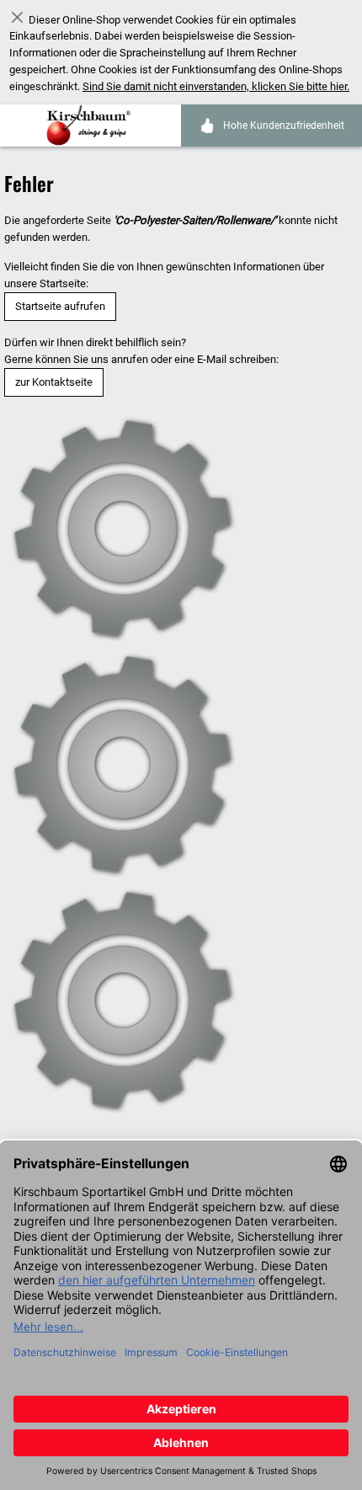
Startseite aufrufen (60, 306)
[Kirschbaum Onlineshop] (92, 125)
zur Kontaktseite (54, 382)
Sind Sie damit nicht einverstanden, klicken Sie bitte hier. (216, 86)
